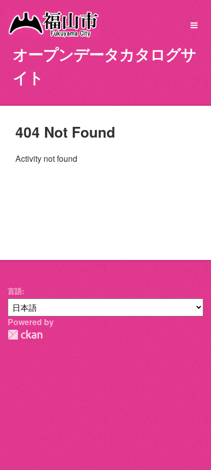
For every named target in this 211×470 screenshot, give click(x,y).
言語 (15, 291)
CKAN (25, 334)
